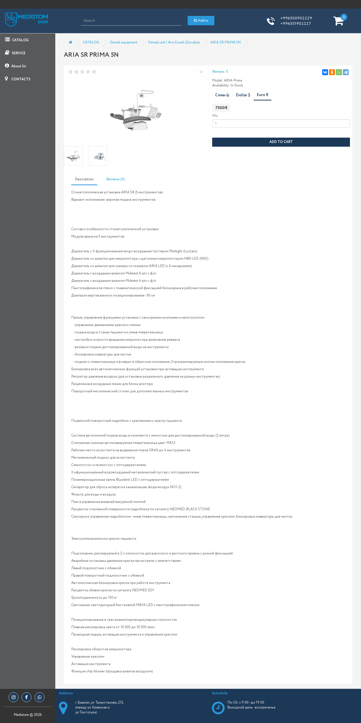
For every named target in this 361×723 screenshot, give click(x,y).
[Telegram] (346, 72)
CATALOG (19, 40)
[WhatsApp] (339, 72)
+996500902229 (296, 18)
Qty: (215, 115)
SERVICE (18, 53)
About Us (18, 66)
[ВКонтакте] (325, 72)
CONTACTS (20, 79)
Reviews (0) (115, 179)
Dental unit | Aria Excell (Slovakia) (174, 42)
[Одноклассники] (332, 72)
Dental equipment (124, 42)
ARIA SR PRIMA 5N (225, 42)
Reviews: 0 (220, 71)
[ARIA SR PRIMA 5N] (135, 110)
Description (84, 179)
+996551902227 (295, 23)
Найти (202, 20)
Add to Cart (281, 142)
